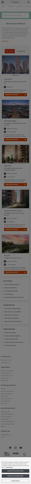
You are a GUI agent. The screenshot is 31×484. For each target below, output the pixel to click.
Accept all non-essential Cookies (15, 471)
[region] (15, 470)
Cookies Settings (15, 481)
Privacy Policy (9, 467)
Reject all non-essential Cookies (15, 476)
